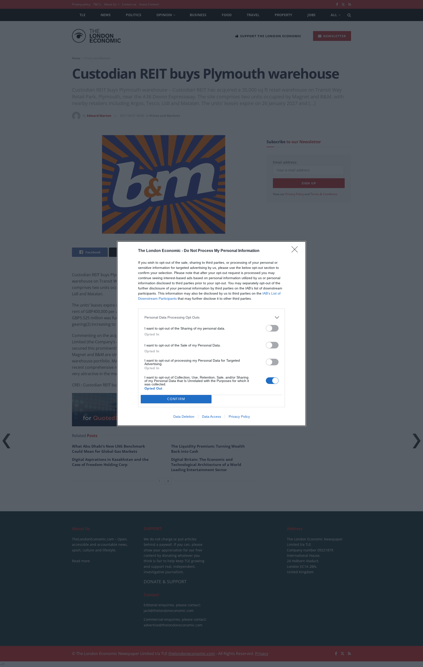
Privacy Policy (239, 416)
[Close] (296, 251)
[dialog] (211, 333)
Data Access (211, 416)
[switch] (272, 328)
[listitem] (211, 317)
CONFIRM (176, 399)
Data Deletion (183, 416)
